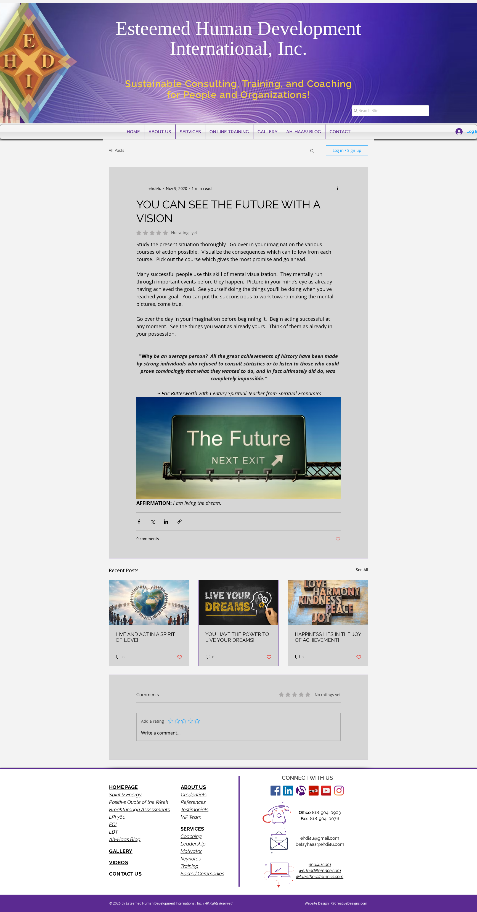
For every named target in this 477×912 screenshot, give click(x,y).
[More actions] (337, 188)
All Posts (116, 150)
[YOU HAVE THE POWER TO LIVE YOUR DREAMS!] (239, 602)
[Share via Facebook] (139, 521)
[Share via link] (179, 521)
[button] (312, 150)
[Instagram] (339, 791)
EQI (112, 824)
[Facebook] (275, 791)
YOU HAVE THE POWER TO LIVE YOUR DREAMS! (237, 637)
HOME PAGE (123, 787)
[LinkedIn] (288, 791)
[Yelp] (314, 791)
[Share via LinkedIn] (166, 521)
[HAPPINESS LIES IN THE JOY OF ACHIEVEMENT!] (328, 602)
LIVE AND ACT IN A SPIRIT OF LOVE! (145, 637)
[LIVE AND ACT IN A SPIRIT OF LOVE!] (149, 602)
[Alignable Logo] (301, 791)
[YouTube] (326, 791)
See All (362, 569)
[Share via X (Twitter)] (152, 521)
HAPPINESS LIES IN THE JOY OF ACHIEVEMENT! (328, 637)
